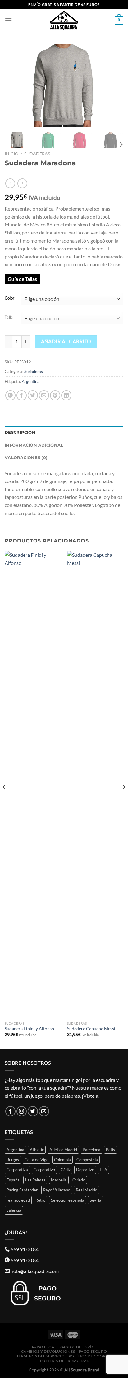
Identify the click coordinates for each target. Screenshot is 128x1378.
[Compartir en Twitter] (33, 395)
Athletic (37, 1149)
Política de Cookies (90, 1356)
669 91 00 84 (25, 1249)
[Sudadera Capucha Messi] (95, 784)
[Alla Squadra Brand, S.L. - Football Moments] (64, 20)
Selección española (67, 1200)
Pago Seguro (93, 1351)
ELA (103, 1169)
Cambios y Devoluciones (48, 1351)
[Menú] (8, 20)
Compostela (87, 1159)
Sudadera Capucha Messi (91, 1028)
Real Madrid (86, 1189)
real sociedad (18, 1200)
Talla (9, 317)
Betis (110, 1149)
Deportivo (85, 1169)
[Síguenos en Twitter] (33, 1111)
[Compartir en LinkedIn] (66, 395)
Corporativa (17, 1169)
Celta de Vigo (36, 1159)
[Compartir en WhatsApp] (10, 395)
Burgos (13, 1159)
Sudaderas (37, 153)
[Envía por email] (44, 395)
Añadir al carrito (66, 341)
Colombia (62, 1159)
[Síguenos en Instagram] (21, 1111)
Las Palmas (35, 1179)
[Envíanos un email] (44, 1111)
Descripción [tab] (20, 432)
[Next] (113, 85)
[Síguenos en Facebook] (10, 1111)
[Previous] (15, 85)
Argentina (30, 381)
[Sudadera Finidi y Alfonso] (33, 784)
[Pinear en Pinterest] (55, 395)
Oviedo (78, 1179)
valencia (14, 1210)
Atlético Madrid (63, 1149)
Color (9, 298)
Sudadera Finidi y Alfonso (29, 1028)
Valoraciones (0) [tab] (26, 457)
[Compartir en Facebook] (21, 395)
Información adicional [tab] (34, 445)
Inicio (11, 153)
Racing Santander (22, 1189)
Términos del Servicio (40, 1356)
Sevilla (95, 1200)
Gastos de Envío (77, 1347)
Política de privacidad (64, 1360)
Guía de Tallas (22, 279)
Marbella (59, 1179)
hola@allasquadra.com (35, 1271)
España (13, 1179)
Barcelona (91, 1149)
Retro (40, 1200)
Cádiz (66, 1169)
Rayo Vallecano (56, 1189)
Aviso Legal (43, 1347)
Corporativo (44, 1169)
